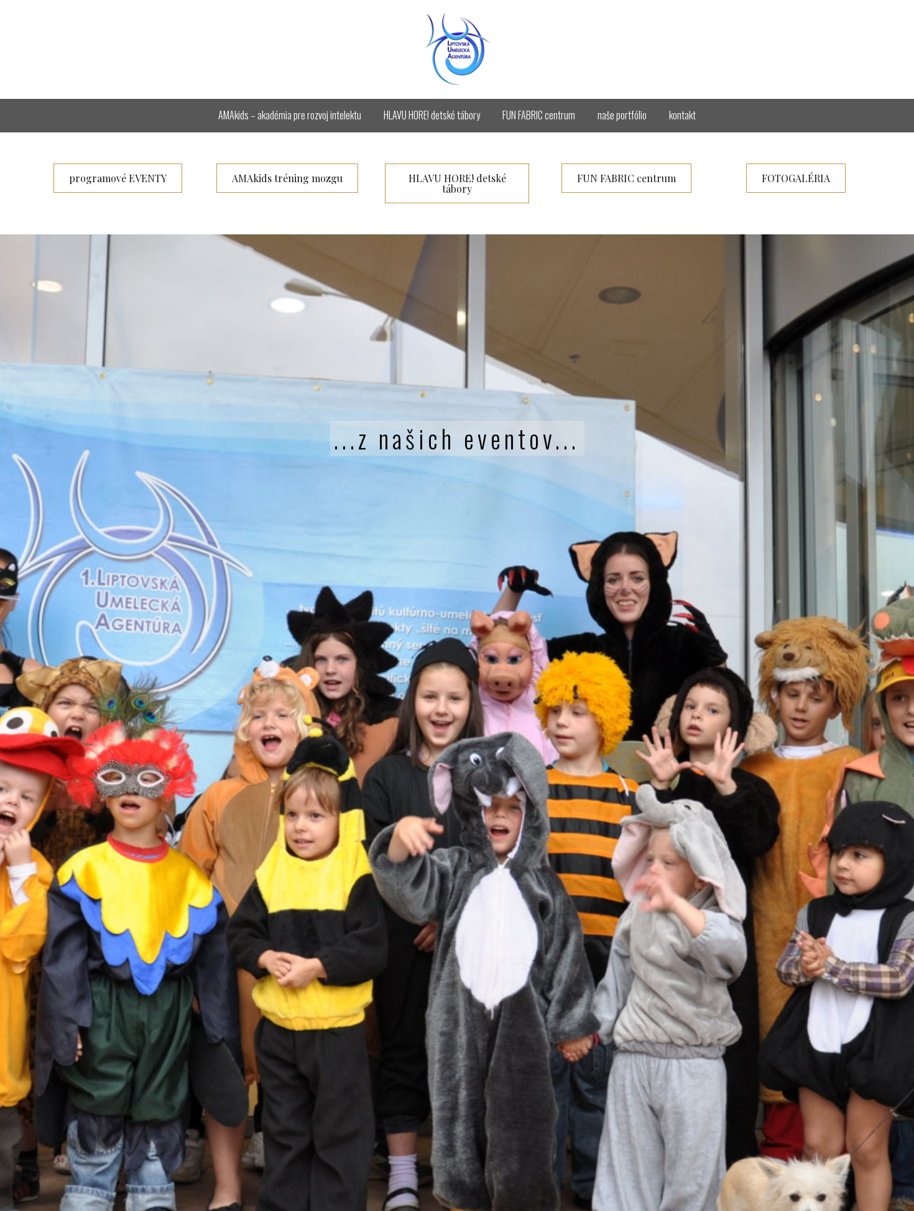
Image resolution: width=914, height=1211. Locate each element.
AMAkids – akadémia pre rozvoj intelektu (289, 115)
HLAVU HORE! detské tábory (432, 115)
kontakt (682, 115)
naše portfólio (622, 115)
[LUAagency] (457, 49)
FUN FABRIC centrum (538, 115)
